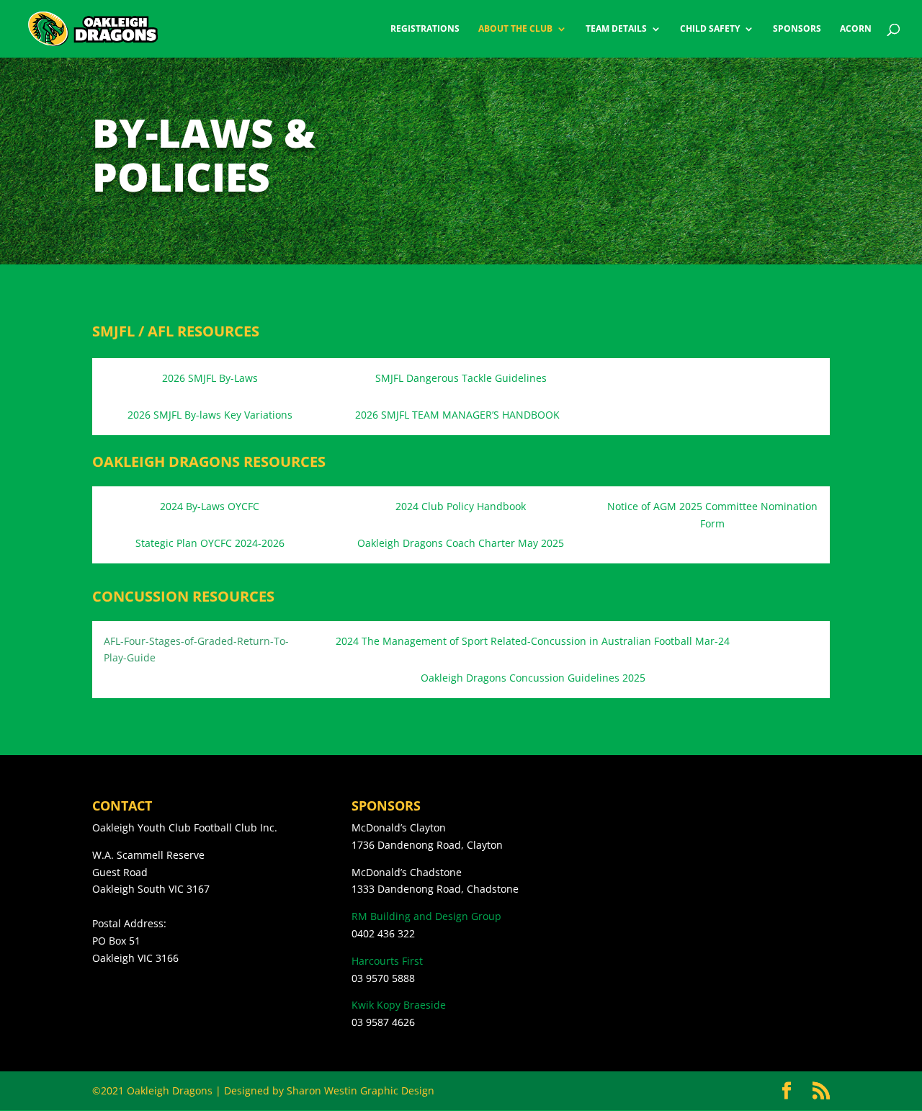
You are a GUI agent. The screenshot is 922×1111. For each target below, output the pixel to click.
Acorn (856, 29)
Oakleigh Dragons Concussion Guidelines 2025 (533, 677)
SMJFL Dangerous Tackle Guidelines (461, 378)
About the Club (515, 29)
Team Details (616, 29)
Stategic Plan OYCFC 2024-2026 (210, 543)
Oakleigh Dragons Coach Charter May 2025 (460, 543)
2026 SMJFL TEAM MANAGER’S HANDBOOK (457, 414)
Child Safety (710, 29)
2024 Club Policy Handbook (460, 506)
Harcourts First (387, 961)
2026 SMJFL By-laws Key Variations (209, 414)
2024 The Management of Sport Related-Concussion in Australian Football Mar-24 (533, 641)
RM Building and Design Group (426, 916)
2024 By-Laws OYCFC (209, 506)
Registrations (425, 29)
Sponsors (797, 29)
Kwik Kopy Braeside (399, 1005)
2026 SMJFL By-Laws (210, 378)
